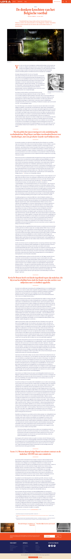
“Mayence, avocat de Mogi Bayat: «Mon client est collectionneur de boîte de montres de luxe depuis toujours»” (32, 515)
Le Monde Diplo (25, 551)
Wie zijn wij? (12, 545)
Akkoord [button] (30, 557)
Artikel (24, 547)
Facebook (49, 546)
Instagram (54, 546)
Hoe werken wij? (13, 547)
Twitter (52, 546)
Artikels (11, 550)
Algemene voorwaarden (38, 550)
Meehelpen (37, 546)
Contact (37, 545)
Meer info (40, 557)
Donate (58, 536)
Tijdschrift (20, 1)
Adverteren (38, 547)
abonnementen (57, 1)
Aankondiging (25, 545)
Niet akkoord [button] (35, 557)
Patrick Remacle (32, 16)
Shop (25, 1)
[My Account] (63, 1)
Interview (24, 550)
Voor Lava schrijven (13, 546)
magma (24, 552)
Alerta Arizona (25, 546)
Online (14, 1)
